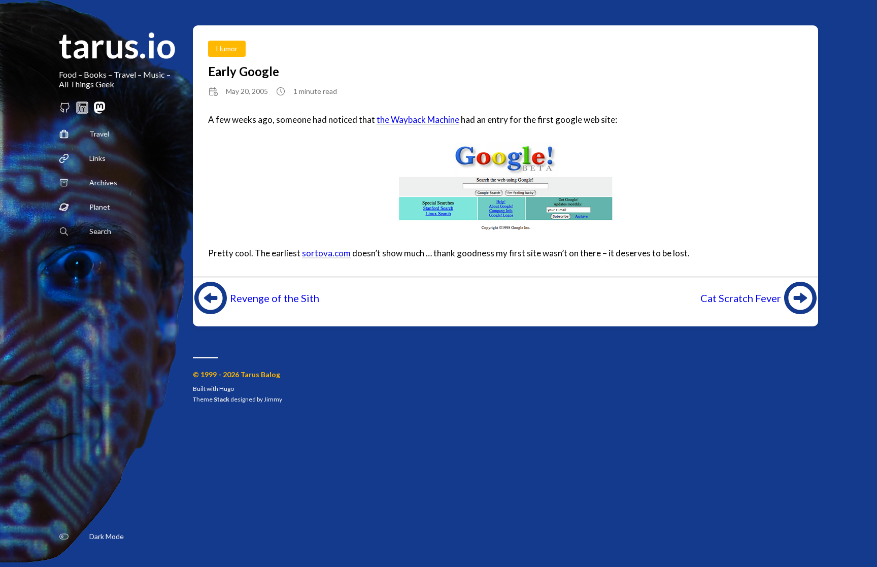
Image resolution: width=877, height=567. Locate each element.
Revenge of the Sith (274, 298)
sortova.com (326, 253)
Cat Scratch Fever (740, 298)
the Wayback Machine (418, 119)
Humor (227, 48)
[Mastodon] (99, 110)
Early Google (243, 71)
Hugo (226, 388)
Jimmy (273, 399)
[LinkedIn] (82, 110)
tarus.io (117, 44)
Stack (221, 399)
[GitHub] (65, 110)
